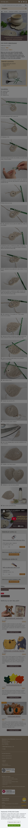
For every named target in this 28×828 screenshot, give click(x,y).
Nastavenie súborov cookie (14, 822)
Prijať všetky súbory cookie (14, 825)
